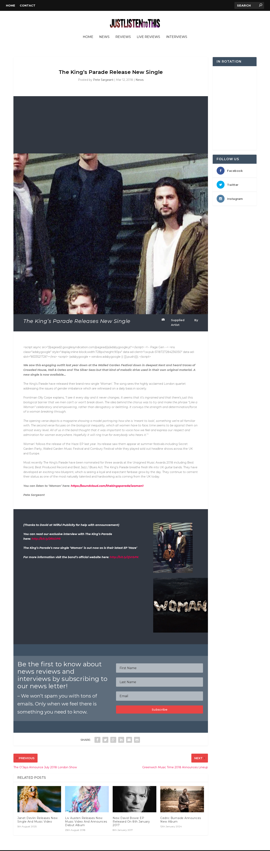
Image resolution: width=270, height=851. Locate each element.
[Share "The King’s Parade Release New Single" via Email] (129, 740)
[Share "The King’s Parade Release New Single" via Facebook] (97, 740)
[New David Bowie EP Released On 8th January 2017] (134, 799)
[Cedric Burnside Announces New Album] (182, 799)
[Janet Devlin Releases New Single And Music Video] (39, 799)
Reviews (123, 37)
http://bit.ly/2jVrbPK (124, 557)
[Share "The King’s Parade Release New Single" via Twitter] (105, 740)
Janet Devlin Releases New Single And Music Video (37, 819)
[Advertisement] (110, 123)
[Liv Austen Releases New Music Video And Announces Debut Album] (87, 799)
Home (10, 5)
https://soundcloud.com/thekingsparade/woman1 (107, 486)
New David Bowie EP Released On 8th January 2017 (131, 821)
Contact (27, 5)
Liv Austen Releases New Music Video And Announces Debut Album (86, 821)
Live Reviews (148, 37)
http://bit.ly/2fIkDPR (46, 539)
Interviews (176, 37)
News (104, 37)
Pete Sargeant (103, 80)
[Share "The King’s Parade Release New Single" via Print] (137, 740)
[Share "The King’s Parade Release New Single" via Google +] (113, 740)
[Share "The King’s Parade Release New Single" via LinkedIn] (121, 740)
